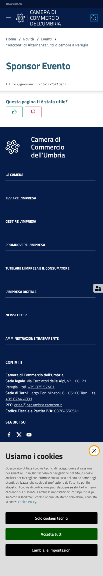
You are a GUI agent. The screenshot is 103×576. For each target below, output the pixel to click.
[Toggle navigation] (9, 17)
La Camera (14, 175)
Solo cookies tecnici (51, 518)
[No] (33, 112)
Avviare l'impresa (21, 198)
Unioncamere (14, 4)
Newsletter (16, 315)
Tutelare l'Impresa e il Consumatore (38, 268)
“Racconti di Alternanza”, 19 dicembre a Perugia (47, 45)
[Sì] (14, 112)
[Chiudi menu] (85, 10)
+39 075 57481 (41, 387)
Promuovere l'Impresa (25, 245)
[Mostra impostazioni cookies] (98, 288)
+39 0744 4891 (19, 399)
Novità (28, 39)
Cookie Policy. (27, 501)
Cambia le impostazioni (52, 550)
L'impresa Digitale (21, 292)
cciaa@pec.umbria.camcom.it (38, 405)
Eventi (46, 39)
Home (11, 39)
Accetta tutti (51, 534)
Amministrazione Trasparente (32, 338)
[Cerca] (94, 18)
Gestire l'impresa (21, 221)
